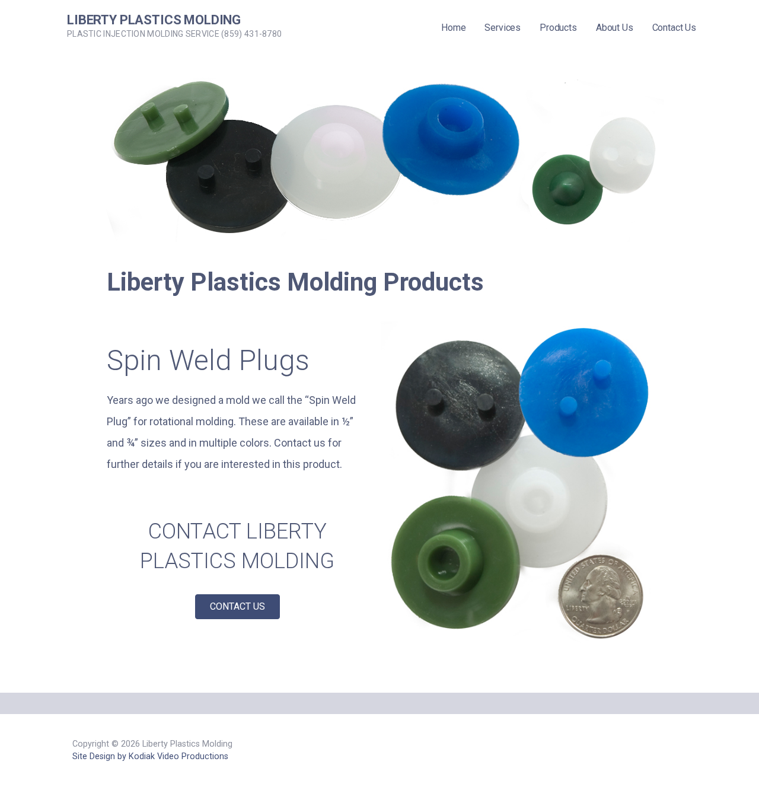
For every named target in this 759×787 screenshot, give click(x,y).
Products (558, 27)
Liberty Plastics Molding (154, 19)
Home (453, 27)
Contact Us (674, 27)
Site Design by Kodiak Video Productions (150, 756)
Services (502, 27)
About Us (614, 27)
